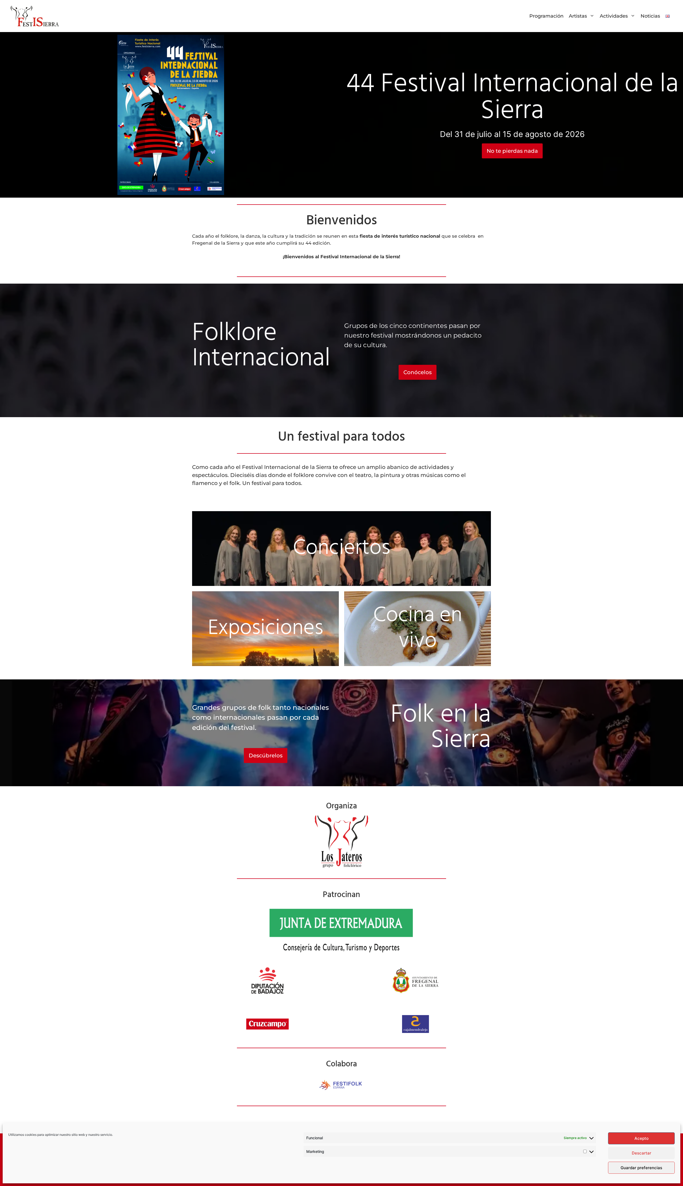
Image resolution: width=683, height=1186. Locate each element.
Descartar (641, 1153)
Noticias (650, 16)
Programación (546, 16)
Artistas (578, 16)
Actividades (614, 16)
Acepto (641, 1138)
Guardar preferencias (641, 1167)
